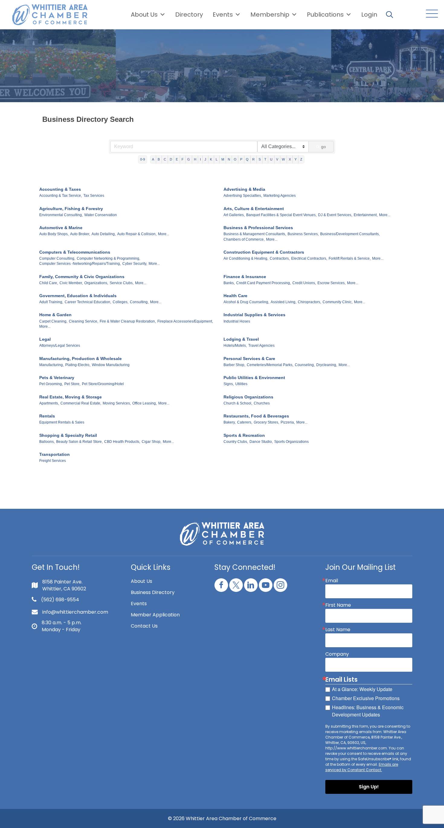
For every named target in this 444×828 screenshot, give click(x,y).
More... (384, 215)
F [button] (183, 159)
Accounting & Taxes (60, 189)
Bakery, (230, 422)
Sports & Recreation (244, 435)
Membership (269, 14)
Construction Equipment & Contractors (264, 252)
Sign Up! (369, 786)
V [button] (277, 159)
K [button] (211, 159)
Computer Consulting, (57, 258)
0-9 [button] (142, 159)
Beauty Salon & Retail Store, (79, 442)
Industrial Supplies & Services (254, 314)
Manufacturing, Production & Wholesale (80, 358)
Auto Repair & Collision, (136, 234)
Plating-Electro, (77, 365)
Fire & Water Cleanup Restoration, (128, 321)
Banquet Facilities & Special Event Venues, (281, 215)
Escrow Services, (331, 283)
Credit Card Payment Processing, (263, 283)
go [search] (323, 146)
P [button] (241, 159)
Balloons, (47, 442)
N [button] (229, 159)
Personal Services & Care (249, 358)
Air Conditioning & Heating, (246, 258)
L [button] (216, 159)
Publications (325, 14)
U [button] (271, 159)
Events (139, 603)
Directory (189, 14)
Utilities (241, 384)
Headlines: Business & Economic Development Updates (368, 711)
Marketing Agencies (279, 195)
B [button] (159, 159)
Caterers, (244, 422)
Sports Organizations (291, 442)
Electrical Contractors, (309, 258)
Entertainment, (366, 215)
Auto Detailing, (104, 234)
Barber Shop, (234, 365)
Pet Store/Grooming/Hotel (103, 384)
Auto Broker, (80, 234)
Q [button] (247, 159)
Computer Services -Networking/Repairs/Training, (80, 263)
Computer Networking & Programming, (108, 258)
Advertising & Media (244, 189)
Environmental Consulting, (61, 215)
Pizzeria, (288, 422)
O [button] (235, 159)
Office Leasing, (144, 403)
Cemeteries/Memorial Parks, (270, 365)
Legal (45, 339)
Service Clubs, (122, 283)
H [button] (195, 159)
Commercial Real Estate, (80, 403)
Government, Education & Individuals (78, 295)
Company (337, 654)
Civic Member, (71, 283)
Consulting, (139, 302)
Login (369, 14)
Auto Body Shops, (54, 234)
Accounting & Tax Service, (60, 195)
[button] (430, 14)
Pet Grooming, (51, 384)
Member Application (155, 614)
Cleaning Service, (83, 321)
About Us (144, 14)
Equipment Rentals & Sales (61, 422)
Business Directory (153, 592)
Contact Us (144, 625)
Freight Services (52, 461)
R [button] (253, 159)
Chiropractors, (309, 302)
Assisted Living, (283, 302)
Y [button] (295, 159)
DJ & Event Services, (335, 215)
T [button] (265, 159)
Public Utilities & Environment (254, 377)
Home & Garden (55, 314)
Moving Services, (117, 403)
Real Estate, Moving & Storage (70, 397)
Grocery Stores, (266, 422)
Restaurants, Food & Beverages (256, 416)
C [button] (165, 159)
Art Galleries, (234, 215)
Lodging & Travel (241, 339)
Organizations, (96, 283)
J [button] (205, 159)
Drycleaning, (326, 365)
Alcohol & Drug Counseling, (246, 302)
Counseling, (305, 365)
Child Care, (48, 283)
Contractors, (280, 258)
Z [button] (301, 159)
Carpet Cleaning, (53, 321)
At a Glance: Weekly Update (362, 689)
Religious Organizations (248, 397)
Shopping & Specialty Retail (68, 435)
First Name (338, 605)
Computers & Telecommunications (74, 252)
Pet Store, (72, 384)
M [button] (222, 159)
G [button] (188, 159)
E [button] (177, 159)
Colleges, (120, 302)
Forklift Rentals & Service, (350, 258)
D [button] (171, 159)
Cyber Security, (134, 263)
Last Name (337, 629)
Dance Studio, (261, 442)
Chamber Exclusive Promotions (366, 698)
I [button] (200, 159)
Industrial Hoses (237, 321)
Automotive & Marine (60, 227)
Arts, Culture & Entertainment (254, 208)
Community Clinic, (337, 302)
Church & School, (238, 403)
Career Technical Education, (88, 302)
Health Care (235, 295)
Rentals (47, 416)
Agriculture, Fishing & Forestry (71, 208)
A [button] (153, 159)
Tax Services (93, 195)
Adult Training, (51, 302)
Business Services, (303, 234)
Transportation (54, 454)
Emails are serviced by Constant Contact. (361, 767)
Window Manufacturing (111, 365)
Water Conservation (100, 215)
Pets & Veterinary (56, 377)
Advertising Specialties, (243, 195)
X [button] (290, 159)
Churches (262, 403)
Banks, (229, 283)
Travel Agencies (261, 345)
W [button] (283, 159)
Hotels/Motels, (235, 345)
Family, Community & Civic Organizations (81, 276)
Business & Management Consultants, (255, 234)
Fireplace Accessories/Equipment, (185, 321)
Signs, (229, 384)
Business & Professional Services (258, 227)
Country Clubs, (236, 442)
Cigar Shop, (151, 442)
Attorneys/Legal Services (59, 345)
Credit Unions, (304, 283)
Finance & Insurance (245, 276)
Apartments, (49, 403)
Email (331, 580)
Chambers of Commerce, (244, 239)
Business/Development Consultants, (350, 234)
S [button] (260, 159)
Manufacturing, (51, 365)
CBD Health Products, (122, 442)
